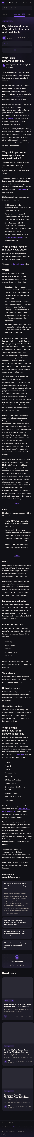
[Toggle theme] (30, 2)
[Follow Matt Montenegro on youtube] (20, 965)
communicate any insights (14, 237)
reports (10, 118)
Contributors (10, 1131)
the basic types (18, 264)
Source (17, 504)
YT (10, 1134)
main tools (21, 754)
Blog (3, 1131)
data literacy (22, 190)
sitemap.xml (10, 1122)
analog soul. (11, 1126)
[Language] (26, 2)
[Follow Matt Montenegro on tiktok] (23, 965)
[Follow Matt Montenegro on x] (17, 965)
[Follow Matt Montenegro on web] (10, 965)
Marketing (7, 21)
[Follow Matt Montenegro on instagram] (13, 965)
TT (14, 1134)
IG (3, 1134)
